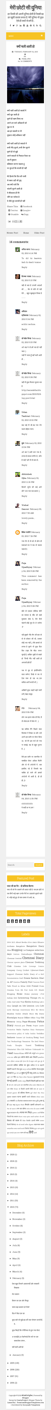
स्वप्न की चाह (24, 1132)
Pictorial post (20, 1026)
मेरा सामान (15, 1294)
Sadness (11, 1037)
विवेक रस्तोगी (26, 532)
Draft (21, 978)
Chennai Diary (33, 958)
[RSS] (37, 25)
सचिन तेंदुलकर (29, 1124)
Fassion (36, 982)
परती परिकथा (31, 1097)
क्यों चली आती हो (25, 46)
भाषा (42, 1105)
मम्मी (42, 1108)
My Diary (39, 1014)
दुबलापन (14, 1093)
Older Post (39, 232)
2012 (12, 1194)
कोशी (34, 1073)
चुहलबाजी (36, 1077)
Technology (16, 1041)
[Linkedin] (20, 25)
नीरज (42, 1093)
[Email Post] (9, 221)
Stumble (14, 214)
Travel (28, 1045)
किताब (39, 1069)
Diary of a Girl (37, 974)
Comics (41, 966)
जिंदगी (28, 1081)
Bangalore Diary (35, 946)
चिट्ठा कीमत (23, 1077)
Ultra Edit (20, 1049)
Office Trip (35, 1017)
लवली (32, 1117)
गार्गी (11, 1077)
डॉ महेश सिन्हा (26, 338)
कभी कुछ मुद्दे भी (39, 1061)
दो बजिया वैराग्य (23, 1092)
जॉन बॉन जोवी (13, 1085)
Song (36, 1037)
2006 (12, 1382)
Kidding (35, 1002)
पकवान (14, 1097)
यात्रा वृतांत (26, 1117)
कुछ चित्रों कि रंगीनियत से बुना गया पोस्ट (26, 1330)
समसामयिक (10, 1128)
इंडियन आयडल (15, 1061)
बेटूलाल (18, 1105)
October (16, 1225)
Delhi (26, 974)
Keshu (28, 1001)
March (15, 1271)
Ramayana (40, 1029)
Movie (41, 1010)
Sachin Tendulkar (37, 1033)
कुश (23, 443)
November (17, 1219)
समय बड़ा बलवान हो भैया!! (20, 1307)
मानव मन (23, 1112)
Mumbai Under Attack (17, 1014)
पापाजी (12, 1100)
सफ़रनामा (37, 1124)
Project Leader (38, 1026)
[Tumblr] (34, 25)
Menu (11, 36)
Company (11, 970)
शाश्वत (42, 1120)
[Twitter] (13, 25)
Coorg (19, 970)
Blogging (17, 949)
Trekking (39, 1045)
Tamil (42, 1037)
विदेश (24, 1120)
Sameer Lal (20, 1037)
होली (35, 1133)
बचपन (30, 1101)
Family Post (26, 982)
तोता (11, 1089)
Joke (9, 1002)
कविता (29, 59)
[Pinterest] (30, 25)
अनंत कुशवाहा (40, 1053)
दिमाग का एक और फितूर (20, 1300)
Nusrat (20, 1017)
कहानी (9, 1069)
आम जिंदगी (33, 1057)
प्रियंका (20, 1101)
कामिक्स (29, 1069)
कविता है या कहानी (37, 1065)
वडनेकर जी (37, 1117)
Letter (37, 1006)
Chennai (39, 953)
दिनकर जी (17, 1089)
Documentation (13, 978)
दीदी (31, 1089)
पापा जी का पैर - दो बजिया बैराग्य (20, 886)
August (15, 1239)
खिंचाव (42, 1073)
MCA (33, 1010)
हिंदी (31, 1132)
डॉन (22, 1085)
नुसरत (9, 1097)
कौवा (37, 1073)
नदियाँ (35, 1093)
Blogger (25, 1398)
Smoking (29, 1037)
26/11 (13, 942)
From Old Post (21, 990)
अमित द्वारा (17, 1057)
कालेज (34, 1069)
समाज (15, 1128)
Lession (30, 1005)
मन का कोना (21, 1108)
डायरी (18, 1085)
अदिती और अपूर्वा (29, 1053)
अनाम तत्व (10, 1057)
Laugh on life (19, 1005)
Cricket (26, 970)
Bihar (9, 950)
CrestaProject (22, 1400)
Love (9, 1010)
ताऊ (38, 1085)
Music (31, 1014)
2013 (12, 1187)
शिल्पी (9, 1124)
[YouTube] (27, 25)
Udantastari (11, 1049)
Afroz (29, 942)
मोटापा (20, 1117)
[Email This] (13, 221)
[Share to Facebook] (21, 221)
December (17, 1212)
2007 (12, 1376)
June (14, 1252)
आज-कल (25, 1057)
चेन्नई (42, 1077)
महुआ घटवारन (11, 1112)
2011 (12, 1200)
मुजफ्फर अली (36, 1113)
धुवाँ (31, 1093)
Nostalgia (12, 1017)
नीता (39, 1093)
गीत (14, 1077)
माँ (17, 1112)
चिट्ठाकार (30, 1077)
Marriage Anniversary (21, 1010)
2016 (12, 1167)
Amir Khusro (38, 942)
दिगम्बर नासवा (26, 276)
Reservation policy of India (18, 1033)
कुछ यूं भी (25, 1072)
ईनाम (24, 1061)
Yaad (10, 1053)
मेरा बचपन (15, 1116)
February (16, 1278)
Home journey (31, 994)
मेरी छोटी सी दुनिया (25, 7)
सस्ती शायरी (21, 1128)
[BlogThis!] (16, 221)
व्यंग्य (37, 1120)
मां (18, 1113)
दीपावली (9, 1093)
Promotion (11, 1029)
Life (42, 1005)
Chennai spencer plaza (16, 962)
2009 (12, 1363)
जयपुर (24, 1081)
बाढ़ (14, 1105)
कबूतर (32, 1061)
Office (27, 1017)
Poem (24, 59)
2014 (12, 1180)
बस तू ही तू (36, 1101)
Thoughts (18, 1045)
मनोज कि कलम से (35, 1109)
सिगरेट (27, 1128)
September (17, 1232)
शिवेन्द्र (13, 1124)
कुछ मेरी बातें (17, 1073)
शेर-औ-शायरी (20, 1124)
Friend (35, 986)
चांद (17, 1077)
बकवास (25, 1101)
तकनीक (26, 1085)
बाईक (10, 1105)
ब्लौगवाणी (38, 1105)
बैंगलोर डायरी (29, 1104)
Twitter (14, 210)
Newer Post (12, 232)
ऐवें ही (28, 1061)
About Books (21, 942)
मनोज (28, 1109)
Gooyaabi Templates (31, 1405)
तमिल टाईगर (32, 1085)
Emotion (16, 982)
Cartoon (16, 954)
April (15, 1265)
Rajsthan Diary (28, 1029)
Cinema (17, 966)
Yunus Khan (18, 1053)
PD (23, 708)
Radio (18, 1029)
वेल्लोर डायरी (30, 1120)
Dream (27, 978)
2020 (12, 1154)
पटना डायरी (21, 1096)
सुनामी (42, 1128)
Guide (31, 990)
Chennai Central (14, 958)
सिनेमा (32, 1128)
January (16, 1355)
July (14, 1245)
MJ (37, 1010)
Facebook (27, 206)
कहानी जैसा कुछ (17, 1069)
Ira (43, 998)
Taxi (8, 1041)
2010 (12, 1207)
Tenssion (26, 1041)
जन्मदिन (20, 1081)
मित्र (30, 1112)
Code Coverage (29, 966)
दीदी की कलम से (38, 1089)
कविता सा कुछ (24, 1065)
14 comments (26, 61)
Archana (10, 946)
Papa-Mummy (29, 1021)
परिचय (38, 1097)
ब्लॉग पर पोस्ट (33, 737)
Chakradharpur (26, 954)
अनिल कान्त (26, 249)
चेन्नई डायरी (12, 1080)
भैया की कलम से (12, 1109)
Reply (24, 267)
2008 (12, 1369)
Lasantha (11, 1402)
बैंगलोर (22, 1105)
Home (26, 232)
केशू (31, 1073)
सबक (42, 1124)
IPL (39, 998)
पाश (16, 1101)
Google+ (26, 210)
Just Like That (18, 1002)
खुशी (8, 1077)
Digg (25, 214)
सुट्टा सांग (37, 1128)
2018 (12, 1161)
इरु (21, 1061)
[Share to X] (18, 221)
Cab (24, 950)
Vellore (28, 1049)
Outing (18, 1022)
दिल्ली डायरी (25, 1089)
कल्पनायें (10, 1065)
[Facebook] (10, 25)
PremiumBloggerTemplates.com (30, 1402)
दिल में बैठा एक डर (18, 1313)
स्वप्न (18, 1133)
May (14, 1258)
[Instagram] (23, 25)
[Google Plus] (17, 25)
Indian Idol (12, 998)
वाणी (42, 1117)
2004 (9, 942)
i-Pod (42, 994)
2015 (12, 1174)
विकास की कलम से (14, 1120)
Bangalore (20, 946)
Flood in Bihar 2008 (21, 986)
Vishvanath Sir (38, 1049)
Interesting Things (27, 997)
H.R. (36, 990)
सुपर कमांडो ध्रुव (12, 1133)
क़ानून (24, 1069)
